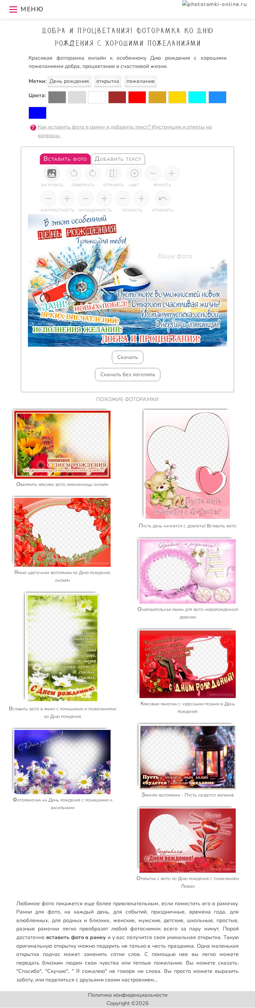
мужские (149, 920)
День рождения (69, 81)
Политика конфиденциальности (127, 995)
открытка (107, 81)
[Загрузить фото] (52, 173)
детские (173, 920)
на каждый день (86, 912)
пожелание (141, 81)
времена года (207, 912)
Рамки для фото (38, 912)
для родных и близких (81, 920)
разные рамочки (37, 928)
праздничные (168, 912)
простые (226, 920)
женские (124, 920)
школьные (200, 920)
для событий (129, 912)
